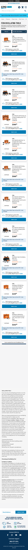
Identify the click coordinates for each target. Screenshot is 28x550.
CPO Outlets (18, 0)
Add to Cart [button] (14, 54)
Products (8, 19)
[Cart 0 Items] (22, 7)
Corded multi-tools (15, 467)
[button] (19, 31)
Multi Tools (21, 19)
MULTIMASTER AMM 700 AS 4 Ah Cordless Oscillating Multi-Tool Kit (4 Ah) (18, 64)
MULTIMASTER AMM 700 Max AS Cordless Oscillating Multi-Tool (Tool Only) (19, 117)
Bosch (9, 420)
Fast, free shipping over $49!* (14, 3)
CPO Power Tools (11, 0)
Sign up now (20, 512)
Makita (17, 420)
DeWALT (13, 420)
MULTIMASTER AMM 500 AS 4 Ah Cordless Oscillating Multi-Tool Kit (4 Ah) (18, 229)
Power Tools (14, 19)
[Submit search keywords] (25, 10)
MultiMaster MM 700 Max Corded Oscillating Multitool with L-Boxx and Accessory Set (19, 39)
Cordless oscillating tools (8, 479)
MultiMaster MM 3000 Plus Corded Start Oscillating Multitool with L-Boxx (17, 287)
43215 (21, 50)
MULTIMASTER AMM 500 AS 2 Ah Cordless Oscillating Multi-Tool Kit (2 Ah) (18, 93)
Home (2, 19)
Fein (13, 36)
